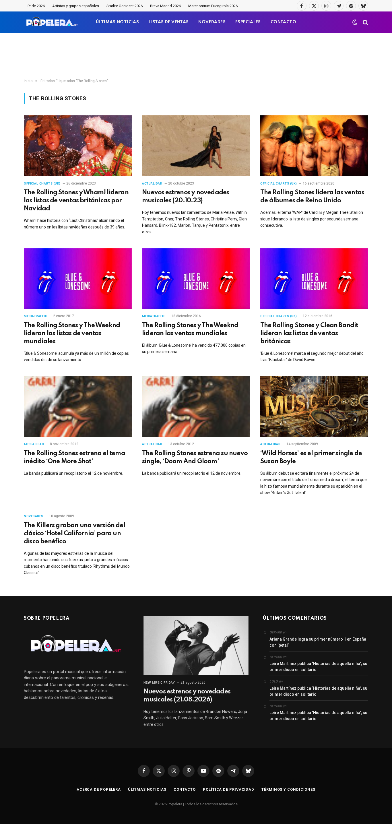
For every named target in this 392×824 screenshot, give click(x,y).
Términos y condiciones (288, 789)
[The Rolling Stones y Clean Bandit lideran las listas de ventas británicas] (314, 278)
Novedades (33, 516)
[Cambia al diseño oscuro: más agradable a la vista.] (355, 22)
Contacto (185, 789)
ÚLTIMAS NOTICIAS (117, 22)
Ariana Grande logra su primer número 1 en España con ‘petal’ (317, 642)
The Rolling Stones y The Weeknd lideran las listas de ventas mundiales (72, 333)
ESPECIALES (248, 22)
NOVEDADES (212, 22)
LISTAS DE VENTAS (169, 22)
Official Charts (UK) (42, 183)
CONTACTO (283, 22)
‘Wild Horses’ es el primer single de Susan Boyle (311, 457)
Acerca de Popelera (99, 789)
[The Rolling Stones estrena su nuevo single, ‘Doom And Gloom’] (196, 406)
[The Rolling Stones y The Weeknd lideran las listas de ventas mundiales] (78, 278)
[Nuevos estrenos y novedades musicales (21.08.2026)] (196, 645)
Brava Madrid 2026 (165, 6)
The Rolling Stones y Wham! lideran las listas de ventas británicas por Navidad (76, 200)
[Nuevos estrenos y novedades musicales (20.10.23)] (196, 145)
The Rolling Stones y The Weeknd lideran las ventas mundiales (190, 329)
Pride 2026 (36, 6)
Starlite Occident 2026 (124, 6)
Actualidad (152, 183)
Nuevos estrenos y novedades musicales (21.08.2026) (186, 696)
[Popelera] (52, 22)
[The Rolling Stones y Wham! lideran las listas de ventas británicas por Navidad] (78, 145)
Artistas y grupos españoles (75, 6)
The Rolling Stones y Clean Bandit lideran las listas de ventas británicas (309, 333)
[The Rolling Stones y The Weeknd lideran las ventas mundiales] (196, 278)
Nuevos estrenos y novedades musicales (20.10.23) (185, 196)
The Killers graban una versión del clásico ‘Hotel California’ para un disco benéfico (74, 533)
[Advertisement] (196, 56)
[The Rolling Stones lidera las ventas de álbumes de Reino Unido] (314, 145)
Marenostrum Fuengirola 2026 (213, 6)
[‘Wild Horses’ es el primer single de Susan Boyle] (314, 406)
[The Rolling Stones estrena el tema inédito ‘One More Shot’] (78, 406)
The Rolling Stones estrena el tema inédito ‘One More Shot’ (74, 457)
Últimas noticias (147, 789)
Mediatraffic (35, 316)
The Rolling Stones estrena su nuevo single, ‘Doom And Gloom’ (195, 457)
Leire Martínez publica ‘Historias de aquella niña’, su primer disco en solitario (318, 666)
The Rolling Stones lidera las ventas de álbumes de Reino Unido (312, 196)
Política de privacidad (228, 789)
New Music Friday (159, 683)
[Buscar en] (365, 22)
